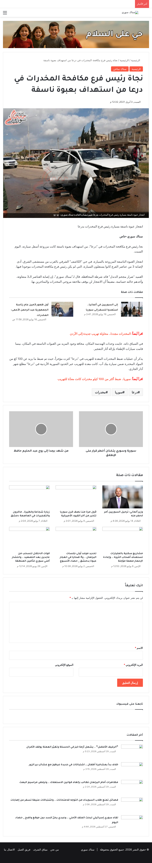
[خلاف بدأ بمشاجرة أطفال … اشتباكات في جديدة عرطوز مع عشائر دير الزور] (132, 769)
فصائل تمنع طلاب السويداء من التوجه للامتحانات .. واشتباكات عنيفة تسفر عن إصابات (64, 800)
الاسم (139, 647)
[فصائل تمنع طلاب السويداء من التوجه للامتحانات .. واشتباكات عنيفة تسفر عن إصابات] (132, 805)
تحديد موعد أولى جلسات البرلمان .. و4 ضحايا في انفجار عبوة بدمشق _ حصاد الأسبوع (78, 557)
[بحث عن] (147, 14)
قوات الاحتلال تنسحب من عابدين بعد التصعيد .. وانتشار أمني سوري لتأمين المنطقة (31, 557)
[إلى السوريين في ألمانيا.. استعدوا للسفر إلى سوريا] (132, 309)
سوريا (119, 392)
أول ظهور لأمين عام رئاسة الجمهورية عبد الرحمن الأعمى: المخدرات (29, 310)
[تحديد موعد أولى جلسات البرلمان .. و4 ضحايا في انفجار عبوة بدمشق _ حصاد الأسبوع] (76, 538)
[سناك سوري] (130, 12)
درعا (135, 392)
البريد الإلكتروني (133, 664)
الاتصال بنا (9, 849)
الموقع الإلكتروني (64, 664)
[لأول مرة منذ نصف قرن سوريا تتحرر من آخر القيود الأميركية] (76, 496)
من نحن (54, 849)
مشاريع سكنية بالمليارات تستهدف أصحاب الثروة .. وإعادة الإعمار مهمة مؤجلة (123, 557)
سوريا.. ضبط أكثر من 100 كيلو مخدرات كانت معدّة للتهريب (94, 379)
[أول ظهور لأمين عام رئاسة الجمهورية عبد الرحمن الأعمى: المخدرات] (62, 309)
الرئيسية (136, 60)
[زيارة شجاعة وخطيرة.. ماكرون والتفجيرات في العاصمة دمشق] (29, 496)
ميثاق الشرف (40, 849)
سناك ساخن (119, 69)
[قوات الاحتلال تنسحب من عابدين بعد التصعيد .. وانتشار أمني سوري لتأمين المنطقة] (29, 538)
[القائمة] (5, 14)
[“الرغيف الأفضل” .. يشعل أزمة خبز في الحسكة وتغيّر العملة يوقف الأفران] (132, 752)
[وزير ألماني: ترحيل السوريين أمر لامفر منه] (122, 496)
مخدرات (100, 392)
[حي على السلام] (76, 34)
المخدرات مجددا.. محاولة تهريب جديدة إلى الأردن (101, 334)
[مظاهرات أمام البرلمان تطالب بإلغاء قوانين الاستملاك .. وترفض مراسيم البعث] (132, 787)
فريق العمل (24, 849)
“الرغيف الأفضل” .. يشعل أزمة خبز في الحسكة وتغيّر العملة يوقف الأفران (72, 747)
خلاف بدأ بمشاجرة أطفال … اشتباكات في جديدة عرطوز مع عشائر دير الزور (73, 764)
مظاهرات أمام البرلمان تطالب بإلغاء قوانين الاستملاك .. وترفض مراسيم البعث (68, 782)
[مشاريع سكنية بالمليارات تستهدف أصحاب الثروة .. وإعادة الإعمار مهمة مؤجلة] (122, 538)
